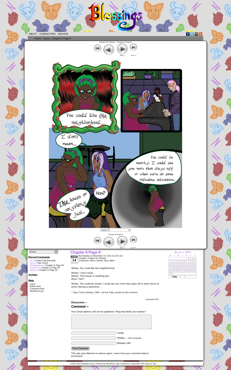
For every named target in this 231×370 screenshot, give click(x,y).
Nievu (92, 260)
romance (134, 292)
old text (104, 292)
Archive (63, 34)
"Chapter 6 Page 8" (124, 42)
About (33, 34)
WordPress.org (36, 291)
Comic (82, 292)
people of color (122, 292)
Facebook (188, 34)
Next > (122, 55)
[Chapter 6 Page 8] (115, 227)
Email (196, 34)
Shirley (99, 260)
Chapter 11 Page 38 (54, 265)
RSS (201, 34)
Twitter (192, 34)
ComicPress (125, 364)
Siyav (106, 260)
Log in (33, 284)
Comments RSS (152, 299)
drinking (89, 292)
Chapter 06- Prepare (107, 42)
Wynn (112, 260)
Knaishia (86, 256)
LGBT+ (97, 292)
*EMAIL (129, 338)
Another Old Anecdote (46, 260)
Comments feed (37, 289)
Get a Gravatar (134, 338)
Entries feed (35, 286)
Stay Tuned (42, 263)
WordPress (111, 364)
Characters (47, 34)
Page (111, 292)
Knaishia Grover (87, 364)
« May (174, 277)
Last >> (133, 55)
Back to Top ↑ (151, 364)
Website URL (124, 343)
